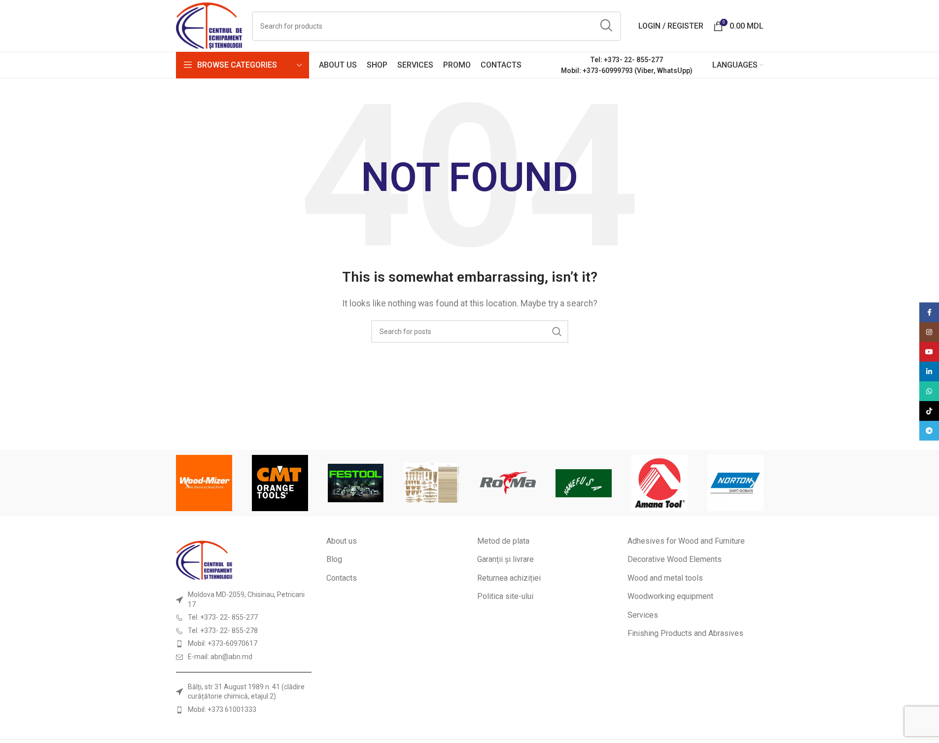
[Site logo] (209, 25)
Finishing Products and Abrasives (685, 633)
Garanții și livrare (505, 559)
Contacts (341, 578)
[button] (187, 483)
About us (341, 541)
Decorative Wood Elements (674, 559)
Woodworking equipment (670, 596)
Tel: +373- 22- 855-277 (626, 60)
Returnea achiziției (509, 578)
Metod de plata (503, 541)
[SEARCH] (606, 26)
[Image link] (204, 559)
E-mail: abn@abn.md (220, 657)
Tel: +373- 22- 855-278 (223, 630)
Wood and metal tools (665, 578)
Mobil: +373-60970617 (222, 643)
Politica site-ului (505, 596)
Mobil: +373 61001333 (222, 709)
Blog (334, 559)
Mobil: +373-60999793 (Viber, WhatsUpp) (627, 70)
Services (642, 615)
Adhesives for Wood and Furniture (686, 541)
